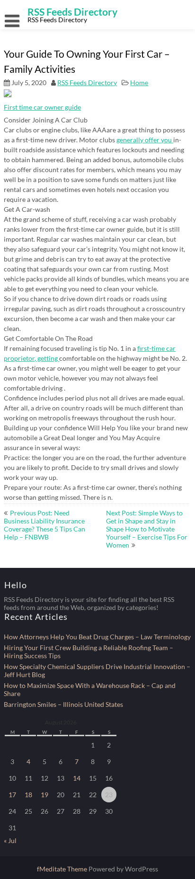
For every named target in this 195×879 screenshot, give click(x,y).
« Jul (10, 840)
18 (28, 795)
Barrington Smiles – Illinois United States (63, 704)
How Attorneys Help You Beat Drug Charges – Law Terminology (97, 637)
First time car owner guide (42, 107)
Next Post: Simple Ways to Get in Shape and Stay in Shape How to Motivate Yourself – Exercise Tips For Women (146, 529)
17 (12, 795)
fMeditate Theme (63, 869)
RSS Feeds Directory (87, 82)
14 (76, 778)
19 (44, 795)
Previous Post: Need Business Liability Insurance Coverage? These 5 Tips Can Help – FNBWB (44, 525)
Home (139, 82)
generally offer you (144, 140)
